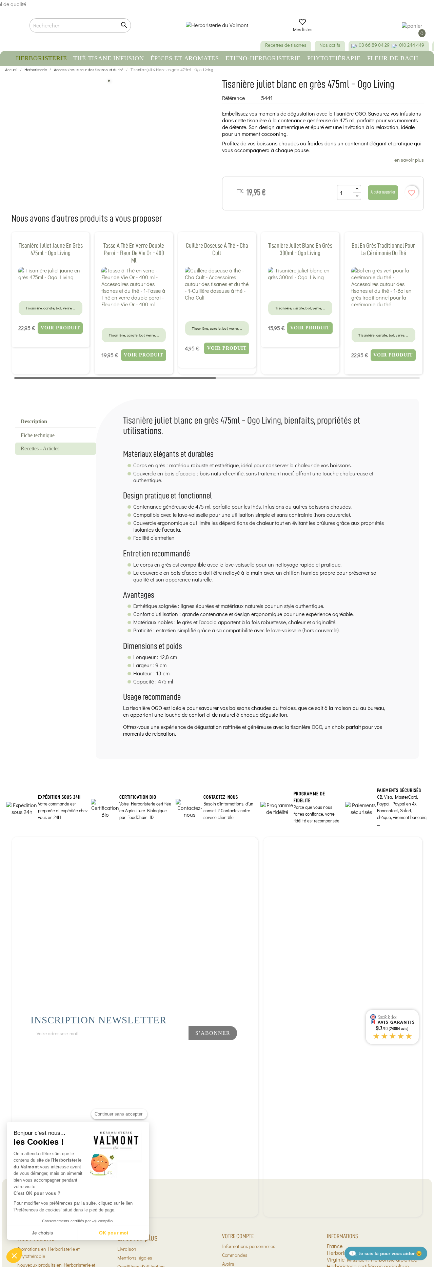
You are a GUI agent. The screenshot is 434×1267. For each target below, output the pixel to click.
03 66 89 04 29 (374, 45)
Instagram (167, 1051)
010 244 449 (411, 45)
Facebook (145, 1051)
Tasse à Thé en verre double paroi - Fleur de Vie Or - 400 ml (133, 253)
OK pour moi (113, 1232)
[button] (14, 1255)
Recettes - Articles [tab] (40, 448)
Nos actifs (329, 45)
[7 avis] (133, 316)
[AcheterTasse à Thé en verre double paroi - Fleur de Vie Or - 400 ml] (133, 287)
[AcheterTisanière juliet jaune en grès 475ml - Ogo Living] (50, 274)
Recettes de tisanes (286, 45)
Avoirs (228, 1264)
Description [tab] (34, 421)
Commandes (235, 1255)
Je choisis (42, 1232)
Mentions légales (134, 1257)
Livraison (126, 1249)
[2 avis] (217, 309)
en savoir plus (409, 159)
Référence (233, 98)
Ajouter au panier (383, 192)
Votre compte (238, 1236)
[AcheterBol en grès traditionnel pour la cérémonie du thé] (383, 287)
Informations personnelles (248, 1246)
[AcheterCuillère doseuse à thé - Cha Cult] (217, 284)
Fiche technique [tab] (38, 435)
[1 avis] (50, 289)
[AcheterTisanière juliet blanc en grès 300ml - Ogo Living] (300, 274)
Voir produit (60, 327)
